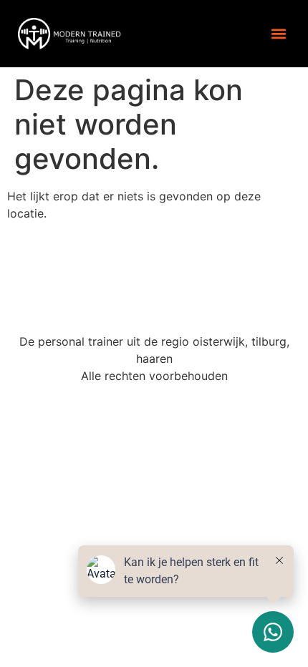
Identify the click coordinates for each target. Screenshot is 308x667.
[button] (278, 33)
